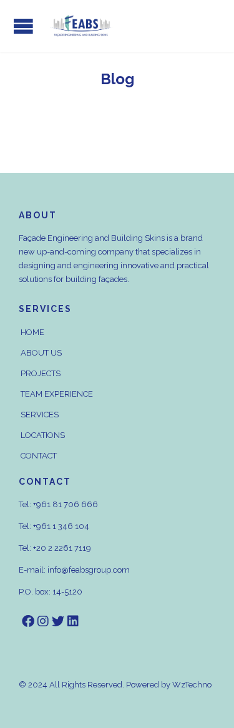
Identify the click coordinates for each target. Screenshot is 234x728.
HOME (32, 332)
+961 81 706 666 (65, 504)
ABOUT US (41, 352)
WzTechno (192, 684)
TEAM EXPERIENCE (57, 394)
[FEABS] (81, 26)
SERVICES (40, 414)
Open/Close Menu (23, 26)
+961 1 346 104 (61, 526)
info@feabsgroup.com (88, 570)
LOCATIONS (43, 435)
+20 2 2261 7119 (62, 548)
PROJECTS (41, 373)
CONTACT (39, 455)
